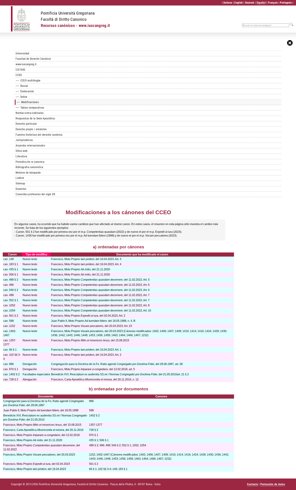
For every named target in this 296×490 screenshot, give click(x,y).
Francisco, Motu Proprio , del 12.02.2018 (89, 369)
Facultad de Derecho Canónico (33, 58)
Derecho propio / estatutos (31, 129)
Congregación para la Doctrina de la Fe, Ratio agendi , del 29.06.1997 (112, 364)
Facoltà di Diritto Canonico (64, 19)
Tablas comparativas (30, 107)
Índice (21, 96)
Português (286, 2)
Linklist (20, 178)
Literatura (21, 156)
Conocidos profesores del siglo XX (35, 194)
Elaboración (25, 91)
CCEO (19, 75)
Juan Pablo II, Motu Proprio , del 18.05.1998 (88, 320)
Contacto (252, 484)
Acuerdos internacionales (30, 145)
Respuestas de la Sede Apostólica (35, 118)
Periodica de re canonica (30, 161)
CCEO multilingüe (28, 80)
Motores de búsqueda (28, 172)
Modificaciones (27, 102)
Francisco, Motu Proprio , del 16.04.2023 (82, 259)
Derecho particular (26, 123)
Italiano (227, 2)
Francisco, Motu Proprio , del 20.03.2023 (87, 325)
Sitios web (21, 150)
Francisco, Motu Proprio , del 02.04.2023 (84, 315)
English (238, 2)
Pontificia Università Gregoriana (68, 13)
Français (273, 2)
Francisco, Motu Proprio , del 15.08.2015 (90, 340)
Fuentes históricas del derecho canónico (39, 134)
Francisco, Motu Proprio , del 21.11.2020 (80, 269)
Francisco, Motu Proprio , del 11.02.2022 (96, 279)
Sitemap (20, 183)
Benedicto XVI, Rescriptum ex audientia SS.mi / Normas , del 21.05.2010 (114, 374)
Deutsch (249, 2)
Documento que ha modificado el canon (142, 254)
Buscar (22, 85)
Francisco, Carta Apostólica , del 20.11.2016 (91, 379)
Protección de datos (272, 484)
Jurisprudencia (24, 140)
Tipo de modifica (36, 254)
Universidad (22, 53)
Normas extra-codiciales (30, 113)
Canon (12, 254)
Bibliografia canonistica (29, 167)
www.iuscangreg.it (26, 64)
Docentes (21, 189)
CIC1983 (20, 69)
